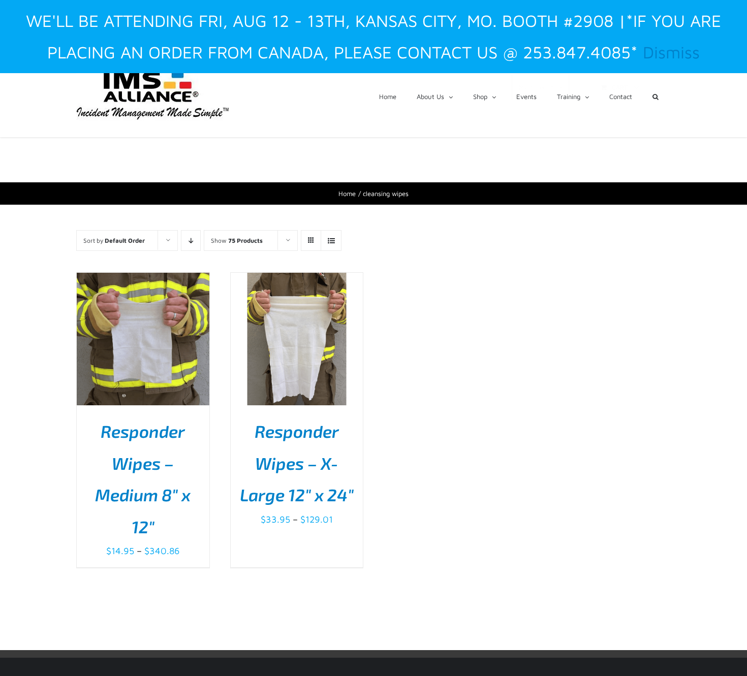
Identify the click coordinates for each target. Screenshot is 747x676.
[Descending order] (191, 240)
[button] (655, 96)
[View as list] (331, 240)
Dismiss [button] (671, 52)
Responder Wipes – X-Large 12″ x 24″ (297, 463)
